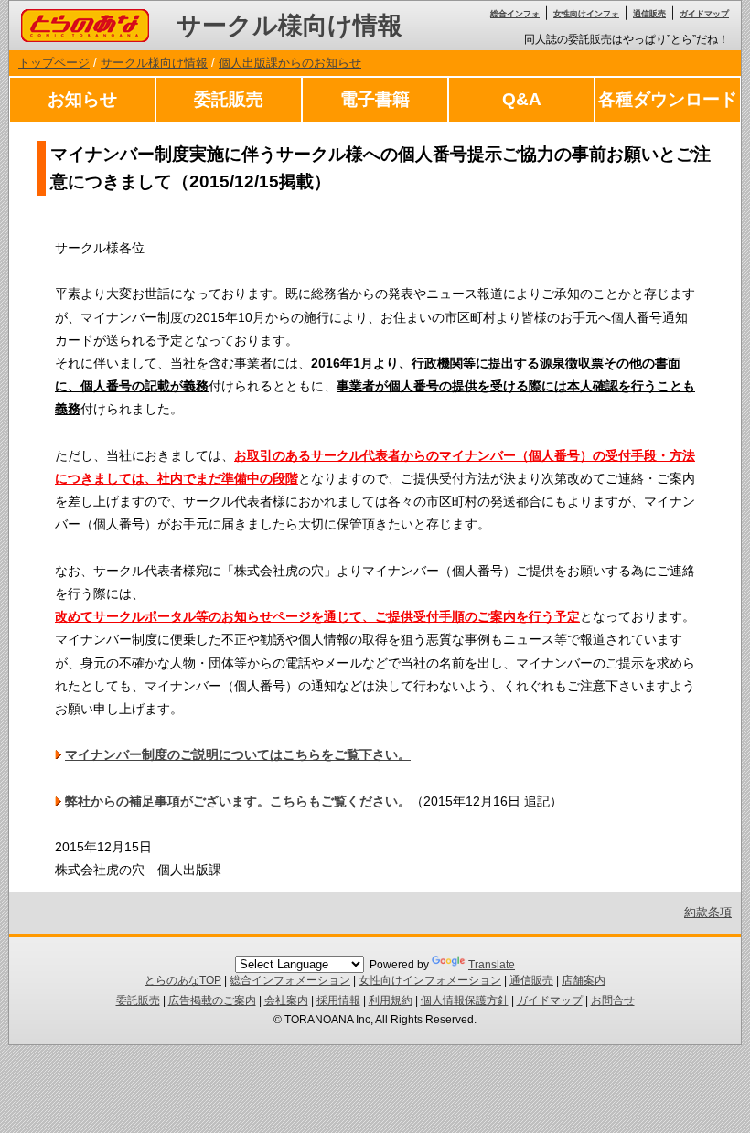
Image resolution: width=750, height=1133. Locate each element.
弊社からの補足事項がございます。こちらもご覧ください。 (238, 801)
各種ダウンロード (667, 99)
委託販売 (228, 99)
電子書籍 (375, 99)
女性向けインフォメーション (430, 980)
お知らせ (82, 99)
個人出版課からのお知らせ (290, 62)
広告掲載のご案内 (212, 1000)
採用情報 (338, 1000)
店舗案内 (583, 980)
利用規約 (390, 1000)
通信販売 (649, 13)
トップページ (54, 62)
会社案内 (286, 1000)
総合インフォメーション (290, 980)
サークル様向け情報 (289, 25)
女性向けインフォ (586, 13)
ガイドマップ (704, 13)
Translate (491, 964)
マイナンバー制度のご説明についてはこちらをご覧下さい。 (238, 754)
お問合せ (613, 1000)
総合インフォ (515, 13)
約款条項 (708, 912)
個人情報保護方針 (465, 1000)
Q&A (521, 99)
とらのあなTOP (183, 980)
